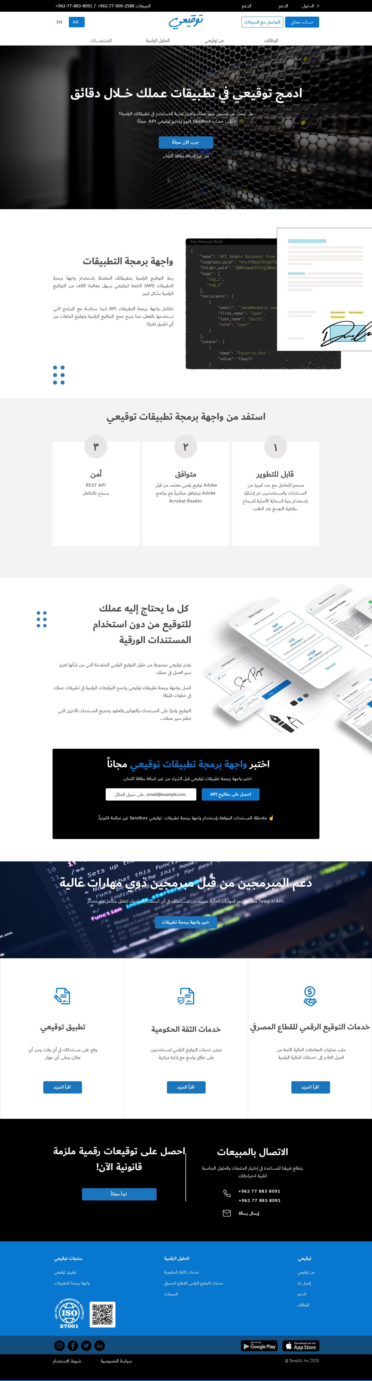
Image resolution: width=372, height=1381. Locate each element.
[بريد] (226, 1213)
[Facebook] (73, 1345)
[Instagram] (59, 1345)
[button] (101, 40)
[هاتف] (226, 1193)
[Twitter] (86, 1345)
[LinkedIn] (99, 1345)
